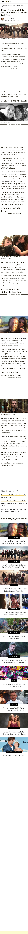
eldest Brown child (9, 418)
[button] (26, 2)
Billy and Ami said (18, 278)
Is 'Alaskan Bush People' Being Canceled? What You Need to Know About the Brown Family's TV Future (14, 503)
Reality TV (13, 5)
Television (7, 5)
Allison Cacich (10, 18)
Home (2, 5)
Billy (2, 61)
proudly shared (5, 181)
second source (6, 436)
